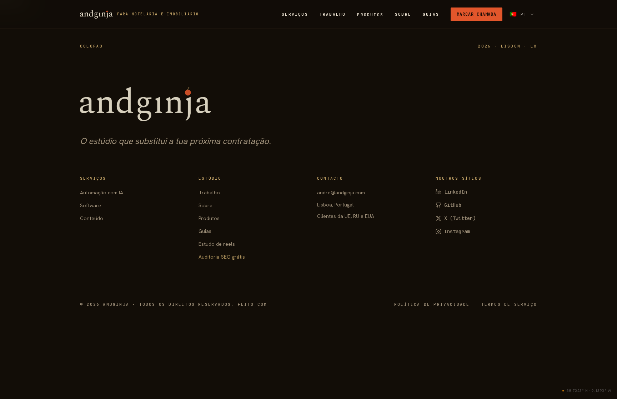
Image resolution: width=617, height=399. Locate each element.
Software (90, 205)
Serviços (295, 14)
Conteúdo (91, 218)
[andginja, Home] (145, 104)
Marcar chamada (476, 14)
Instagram (457, 231)
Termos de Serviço (509, 304)
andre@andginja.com (341, 192)
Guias (431, 14)
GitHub (452, 205)
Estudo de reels (217, 244)
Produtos (370, 14)
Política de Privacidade (432, 304)
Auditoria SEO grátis (222, 257)
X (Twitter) (460, 218)
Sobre (403, 14)
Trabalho (333, 14)
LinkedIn (455, 192)
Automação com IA (101, 192)
